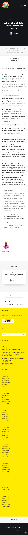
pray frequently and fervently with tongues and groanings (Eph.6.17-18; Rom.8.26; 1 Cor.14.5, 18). (14, 216)
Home (10, 50)
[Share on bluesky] (17, 295)
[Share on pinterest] (12, 295)
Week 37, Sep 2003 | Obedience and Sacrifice (14, 275)
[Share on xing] (19, 295)
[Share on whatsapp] (15, 295)
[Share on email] (21, 295)
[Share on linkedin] (14, 295)
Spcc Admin (16, 33)
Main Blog (14, 519)
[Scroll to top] (25, 532)
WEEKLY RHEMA (15, 19)
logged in (12, 304)
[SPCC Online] (5, 5)
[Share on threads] (10, 295)
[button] (25, 5)
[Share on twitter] (9, 295)
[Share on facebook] (7, 295)
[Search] (21, 5)
